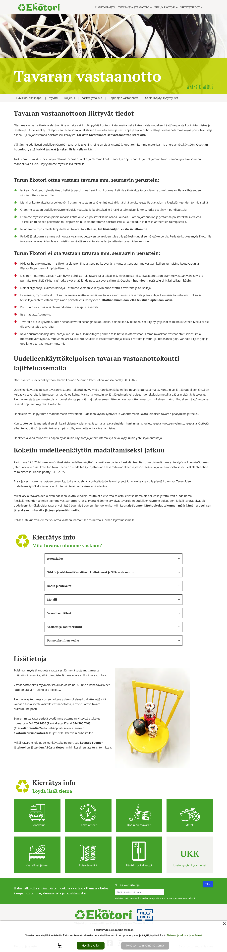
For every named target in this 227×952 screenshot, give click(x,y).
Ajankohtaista (105, 7)
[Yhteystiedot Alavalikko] (202, 7)
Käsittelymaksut (92, 98)
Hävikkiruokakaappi (29, 98)
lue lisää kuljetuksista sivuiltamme (122, 229)
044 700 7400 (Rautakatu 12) (48, 723)
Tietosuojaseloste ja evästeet (184, 935)
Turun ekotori (164, 7)
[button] (113, 558)
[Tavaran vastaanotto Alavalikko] (151, 7)
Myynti (53, 98)
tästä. (192, 898)
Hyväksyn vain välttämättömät (145, 945)
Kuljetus (69, 98)
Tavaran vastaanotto (133, 7)
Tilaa (207, 884)
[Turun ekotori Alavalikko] (177, 7)
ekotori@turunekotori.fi (31, 733)
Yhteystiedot (190, 7)
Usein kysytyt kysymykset (161, 98)
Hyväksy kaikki (91, 945)
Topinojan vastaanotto (124, 98)
